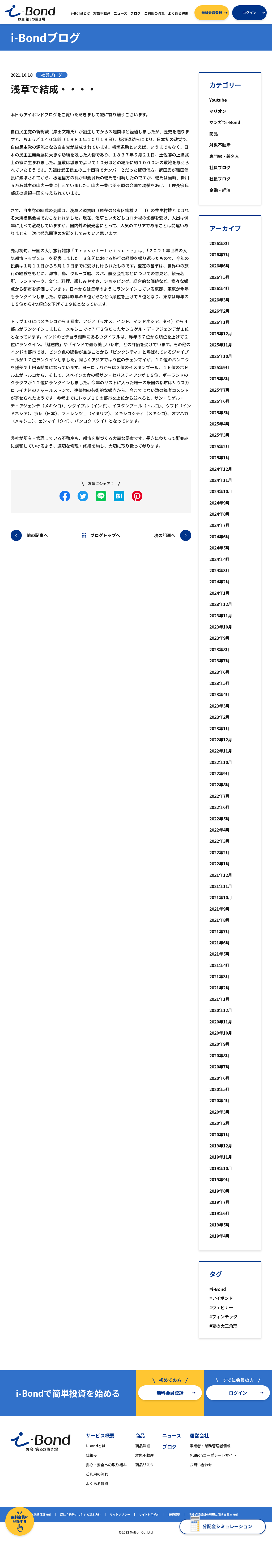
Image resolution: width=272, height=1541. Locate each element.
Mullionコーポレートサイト (213, 1455)
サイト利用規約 (149, 1514)
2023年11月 (220, 615)
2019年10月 (220, 1168)
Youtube (218, 100)
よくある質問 (97, 1483)
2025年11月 (220, 344)
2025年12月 (220, 333)
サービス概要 (100, 1435)
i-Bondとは (95, 1445)
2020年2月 (219, 1123)
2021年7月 (219, 931)
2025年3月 (219, 435)
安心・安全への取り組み (106, 1464)
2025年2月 (219, 446)
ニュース (171, 1435)
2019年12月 (220, 1145)
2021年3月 (219, 976)
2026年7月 (219, 254)
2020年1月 (219, 1134)
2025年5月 (219, 412)
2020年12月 (220, 1010)
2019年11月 (220, 1157)
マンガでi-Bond (224, 122)
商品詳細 (142, 1445)
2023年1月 (219, 728)
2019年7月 (219, 1202)
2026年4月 (219, 288)
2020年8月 (219, 1055)
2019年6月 (219, 1213)
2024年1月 (219, 593)
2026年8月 (219, 243)
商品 (213, 133)
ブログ (169, 1446)
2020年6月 (219, 1078)
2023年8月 (219, 649)
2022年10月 (220, 762)
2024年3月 (219, 570)
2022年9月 (219, 773)
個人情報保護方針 (39, 1514)
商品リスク (144, 1464)
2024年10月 (220, 491)
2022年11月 (220, 750)
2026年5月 (219, 277)
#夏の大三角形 (223, 1326)
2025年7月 (219, 390)
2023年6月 (219, 672)
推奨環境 (174, 1514)
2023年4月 (219, 694)
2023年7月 (219, 660)
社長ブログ (220, 178)
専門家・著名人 (224, 156)
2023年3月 (219, 706)
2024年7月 (219, 525)
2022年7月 (219, 796)
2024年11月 (220, 480)
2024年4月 (219, 559)
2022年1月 (219, 863)
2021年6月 (219, 942)
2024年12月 (220, 469)
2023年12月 (220, 604)
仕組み (91, 1455)
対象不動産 (220, 145)
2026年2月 (219, 311)
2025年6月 (219, 401)
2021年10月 (220, 897)
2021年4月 (219, 965)
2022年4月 (219, 830)
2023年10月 (220, 626)
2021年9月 (219, 909)
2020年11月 (220, 1021)
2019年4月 (219, 1236)
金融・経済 (220, 190)
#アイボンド (221, 1298)
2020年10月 (220, 1033)
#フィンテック (223, 1316)
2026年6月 (219, 265)
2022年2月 (219, 852)
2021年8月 (219, 920)
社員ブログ (220, 167)
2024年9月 (219, 502)
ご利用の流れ (97, 1474)
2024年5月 (219, 547)
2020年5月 (219, 1089)
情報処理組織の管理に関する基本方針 (213, 1514)
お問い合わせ (201, 1464)
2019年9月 (219, 1179)
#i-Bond (217, 1289)
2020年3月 (219, 1112)
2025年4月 (219, 423)
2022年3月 (219, 841)
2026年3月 (219, 299)
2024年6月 (219, 536)
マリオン (217, 111)
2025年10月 (220, 356)
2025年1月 (219, 457)
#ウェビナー (221, 1307)
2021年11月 (220, 886)
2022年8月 (219, 784)
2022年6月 (219, 807)
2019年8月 (219, 1191)
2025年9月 (219, 367)
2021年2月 (219, 987)
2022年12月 (220, 739)
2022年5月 (219, 818)
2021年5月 (219, 954)
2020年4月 (219, 1100)
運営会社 (199, 1435)
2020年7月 (219, 1066)
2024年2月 (219, 581)
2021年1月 (219, 999)
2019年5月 (219, 1224)
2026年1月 (219, 322)
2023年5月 (219, 683)
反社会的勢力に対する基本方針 (80, 1514)
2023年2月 (219, 717)
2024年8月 (219, 514)
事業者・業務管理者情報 (210, 1445)
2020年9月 (219, 1044)
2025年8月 (219, 378)
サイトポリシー (120, 1514)
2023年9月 (219, 638)
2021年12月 (220, 875)
